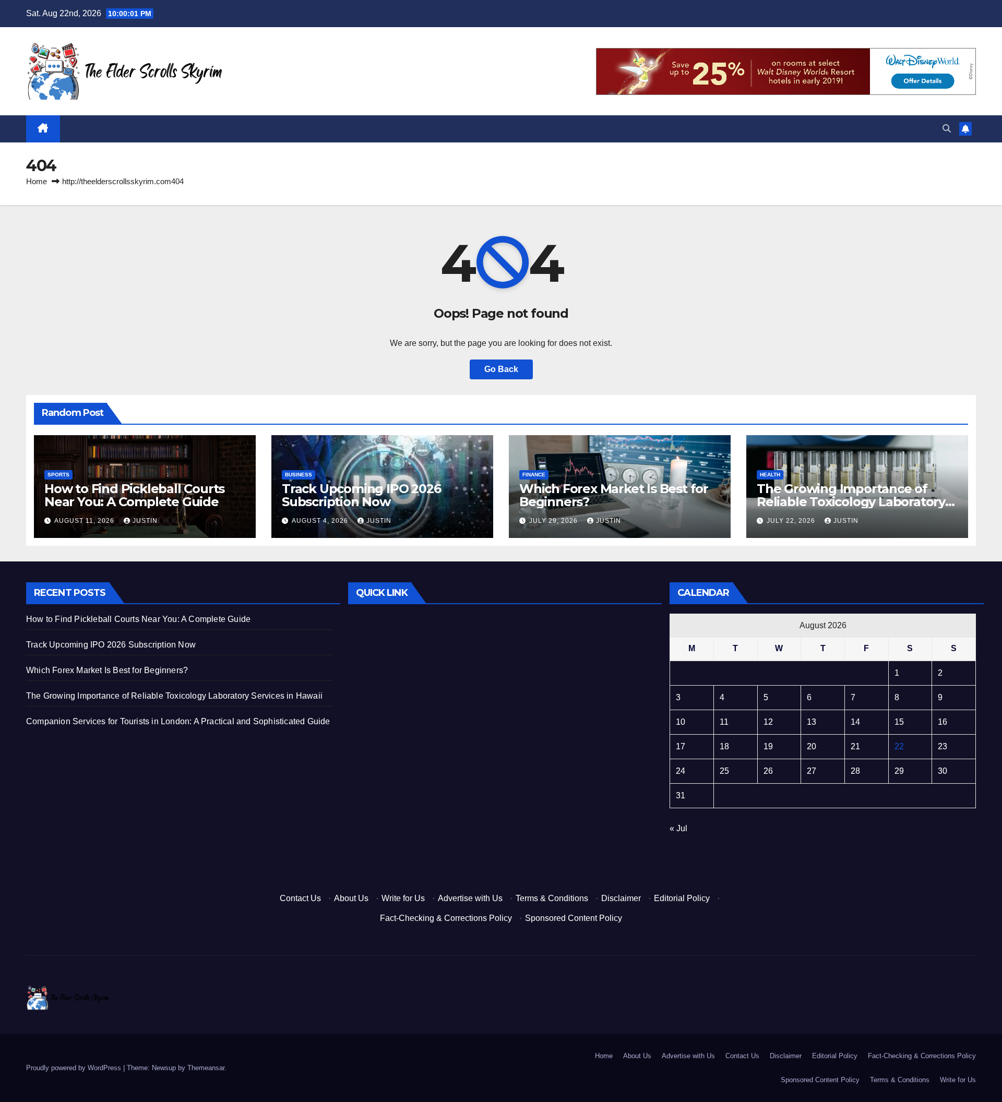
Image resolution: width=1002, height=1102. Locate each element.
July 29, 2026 (554, 520)
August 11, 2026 (85, 520)
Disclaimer (621, 898)
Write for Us (403, 898)
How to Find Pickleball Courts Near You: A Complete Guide (134, 495)
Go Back (501, 369)
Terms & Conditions (552, 898)
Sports (58, 474)
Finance (533, 474)
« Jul (678, 828)
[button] (947, 128)
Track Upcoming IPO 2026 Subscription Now (361, 495)
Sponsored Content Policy (573, 918)
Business (298, 474)
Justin (145, 520)
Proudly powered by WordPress (74, 1068)
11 (724, 721)
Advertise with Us (470, 898)
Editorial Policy (682, 898)
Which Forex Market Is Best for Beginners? (613, 495)
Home (36, 181)
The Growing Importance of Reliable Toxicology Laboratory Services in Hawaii (851, 501)
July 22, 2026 (792, 520)
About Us (351, 898)
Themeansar (205, 1068)
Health (770, 474)
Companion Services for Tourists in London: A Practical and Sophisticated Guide (178, 721)
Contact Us (300, 898)
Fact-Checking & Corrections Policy (446, 918)
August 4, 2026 (321, 520)
